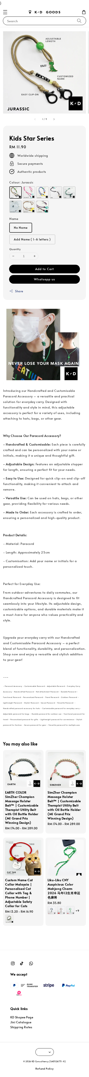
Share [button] (19, 291)
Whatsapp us (44, 279)
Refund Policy (44, 1068)
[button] (5, 12)
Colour (21, 182)
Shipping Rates (21, 1027)
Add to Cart (44, 269)
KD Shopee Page (21, 1017)
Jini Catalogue (20, 1022)
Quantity (14, 249)
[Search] (79, 21)
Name (13, 218)
